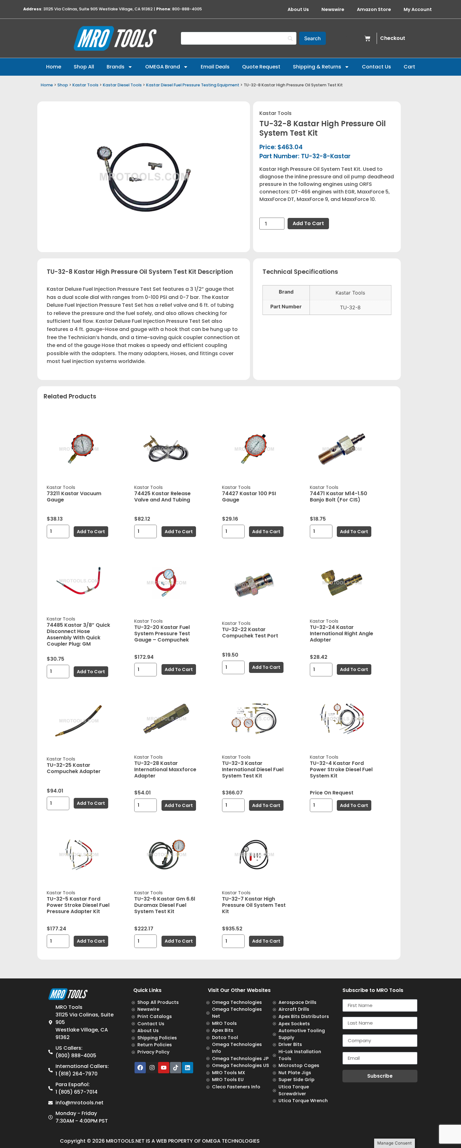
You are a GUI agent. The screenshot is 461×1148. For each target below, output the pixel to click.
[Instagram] (152, 1067)
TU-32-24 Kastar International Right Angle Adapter (341, 633)
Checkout (392, 38)
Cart (409, 66)
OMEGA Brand (162, 66)
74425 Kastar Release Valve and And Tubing (162, 496)
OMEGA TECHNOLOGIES (231, 1141)
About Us (298, 9)
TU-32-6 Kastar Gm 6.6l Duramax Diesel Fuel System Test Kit (164, 905)
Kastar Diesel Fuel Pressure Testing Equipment (192, 85)
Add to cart (308, 223)
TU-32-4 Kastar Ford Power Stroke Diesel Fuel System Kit (341, 769)
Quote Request (261, 66)
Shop (62, 85)
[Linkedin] (187, 1067)
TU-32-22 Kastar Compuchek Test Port (250, 632)
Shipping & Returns (317, 66)
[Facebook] (140, 1067)
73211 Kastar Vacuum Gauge (74, 496)
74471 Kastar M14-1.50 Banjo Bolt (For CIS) (338, 496)
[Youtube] (163, 1067)
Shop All (84, 66)
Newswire (332, 9)
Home (53, 66)
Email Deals (215, 66)
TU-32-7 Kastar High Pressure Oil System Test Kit (254, 905)
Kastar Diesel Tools (122, 85)
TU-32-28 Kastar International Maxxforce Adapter (165, 769)
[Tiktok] (175, 1067)
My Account (418, 9)
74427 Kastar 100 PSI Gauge (249, 496)
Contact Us (376, 66)
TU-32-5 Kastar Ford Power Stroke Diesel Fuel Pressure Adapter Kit (78, 905)
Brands (116, 66)
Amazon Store (374, 9)
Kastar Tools (85, 85)
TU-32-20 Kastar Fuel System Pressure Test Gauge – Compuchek (162, 633)
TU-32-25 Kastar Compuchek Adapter (74, 768)
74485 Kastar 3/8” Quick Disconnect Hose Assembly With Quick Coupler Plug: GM (78, 634)
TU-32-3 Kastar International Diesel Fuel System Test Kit (252, 769)
